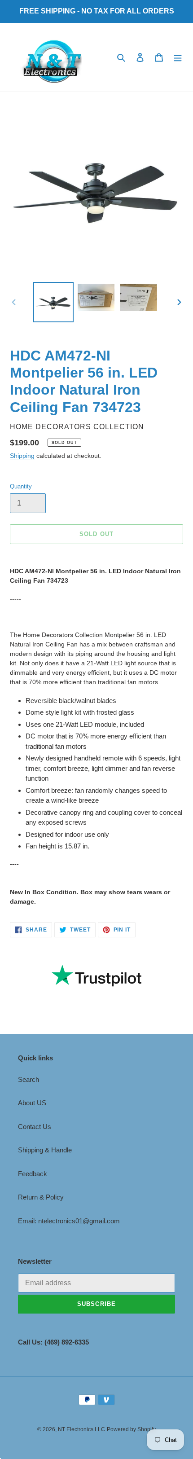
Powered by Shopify (131, 1429)
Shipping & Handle (45, 1150)
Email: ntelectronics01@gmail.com (69, 1221)
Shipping (22, 455)
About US (32, 1103)
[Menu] (177, 57)
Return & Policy (41, 1197)
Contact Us (34, 1126)
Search (28, 1079)
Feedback (32, 1174)
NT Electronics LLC (81, 1429)
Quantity (21, 486)
